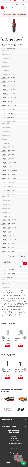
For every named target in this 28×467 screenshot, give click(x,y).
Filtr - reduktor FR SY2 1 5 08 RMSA (8, 243)
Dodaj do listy (24, 266)
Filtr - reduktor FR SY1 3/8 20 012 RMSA (9, 138)
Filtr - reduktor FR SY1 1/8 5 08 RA (7, 52)
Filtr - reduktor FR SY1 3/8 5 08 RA (7, 117)
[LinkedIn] (14, 449)
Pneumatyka (20, 11)
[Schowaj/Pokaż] (26, 50)
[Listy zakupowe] (20, 5)
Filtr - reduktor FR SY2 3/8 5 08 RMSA (8, 146)
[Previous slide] (3, 337)
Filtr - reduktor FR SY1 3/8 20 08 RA (8, 125)
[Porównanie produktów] (17, 5)
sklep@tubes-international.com (15, 443)
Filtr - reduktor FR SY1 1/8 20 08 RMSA (8, 56)
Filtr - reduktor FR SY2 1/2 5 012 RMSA (8, 194)
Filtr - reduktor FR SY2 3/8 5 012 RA (8, 166)
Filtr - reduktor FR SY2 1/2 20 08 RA (8, 190)
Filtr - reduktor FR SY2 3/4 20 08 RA (8, 223)
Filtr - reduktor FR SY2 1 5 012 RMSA (8, 273)
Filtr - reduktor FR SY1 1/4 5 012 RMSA (8, 97)
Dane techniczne (4, 257)
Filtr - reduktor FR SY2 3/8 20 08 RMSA (8, 154)
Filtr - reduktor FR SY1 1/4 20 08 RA (8, 93)
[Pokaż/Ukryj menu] (2, 7)
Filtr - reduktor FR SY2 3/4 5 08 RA (8, 215)
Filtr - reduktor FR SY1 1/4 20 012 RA (8, 109)
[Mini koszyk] (25, 4)
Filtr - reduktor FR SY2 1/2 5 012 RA (8, 198)
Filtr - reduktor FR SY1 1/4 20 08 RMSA (8, 89)
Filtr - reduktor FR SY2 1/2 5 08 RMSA (8, 178)
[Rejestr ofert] (23, 5)
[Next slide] (24, 337)
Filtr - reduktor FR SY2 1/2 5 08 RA (8, 182)
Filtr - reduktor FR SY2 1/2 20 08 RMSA (8, 186)
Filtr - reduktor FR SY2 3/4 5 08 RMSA (8, 211)
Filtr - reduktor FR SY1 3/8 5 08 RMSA (8, 113)
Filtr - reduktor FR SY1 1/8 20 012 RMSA (8, 73)
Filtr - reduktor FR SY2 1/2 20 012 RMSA (9, 202)
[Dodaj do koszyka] (25, 263)
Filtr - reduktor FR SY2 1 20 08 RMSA (8, 251)
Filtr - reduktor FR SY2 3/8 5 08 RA (8, 150)
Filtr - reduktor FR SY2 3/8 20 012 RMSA (9, 170)
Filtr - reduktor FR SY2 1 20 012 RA (8, 285)
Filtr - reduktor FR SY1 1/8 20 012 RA (8, 77)
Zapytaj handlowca (6, 266)
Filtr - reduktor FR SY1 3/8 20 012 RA (8, 142)
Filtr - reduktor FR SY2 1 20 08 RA (7, 269)
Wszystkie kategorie (12, 11)
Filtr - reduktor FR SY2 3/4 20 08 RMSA (8, 219)
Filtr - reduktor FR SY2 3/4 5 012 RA (8, 231)
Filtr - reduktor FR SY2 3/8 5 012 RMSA (8, 162)
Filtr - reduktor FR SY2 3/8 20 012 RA (8, 174)
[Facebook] (16, 449)
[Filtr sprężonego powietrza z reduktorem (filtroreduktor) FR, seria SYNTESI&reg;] (14, 26)
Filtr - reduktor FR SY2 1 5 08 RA (7, 247)
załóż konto (21, 14)
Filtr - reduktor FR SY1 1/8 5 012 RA (8, 69)
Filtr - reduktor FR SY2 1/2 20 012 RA (8, 207)
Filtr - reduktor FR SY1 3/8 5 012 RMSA (8, 129)
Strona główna (4, 11)
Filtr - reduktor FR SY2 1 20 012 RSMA (8, 281)
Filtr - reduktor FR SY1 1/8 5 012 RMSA (8, 65)
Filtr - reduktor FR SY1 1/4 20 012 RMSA (8, 105)
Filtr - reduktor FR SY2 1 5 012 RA (7, 277)
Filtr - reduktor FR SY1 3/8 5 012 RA (8, 134)
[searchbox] (14, 7)
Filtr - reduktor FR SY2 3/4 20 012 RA (8, 239)
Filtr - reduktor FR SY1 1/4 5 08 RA (7, 85)
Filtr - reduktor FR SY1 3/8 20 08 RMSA (8, 121)
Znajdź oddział (8, 462)
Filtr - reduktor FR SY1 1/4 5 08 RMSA (8, 81)
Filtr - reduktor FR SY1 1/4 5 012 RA (8, 101)
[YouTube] (11, 449)
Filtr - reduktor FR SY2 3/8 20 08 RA (8, 158)
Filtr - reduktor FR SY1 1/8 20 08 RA (8, 60)
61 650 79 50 (14, 439)
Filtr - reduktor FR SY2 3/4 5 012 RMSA (8, 227)
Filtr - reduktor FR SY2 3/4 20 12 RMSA (8, 235)
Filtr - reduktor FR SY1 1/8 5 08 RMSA (8, 48)
